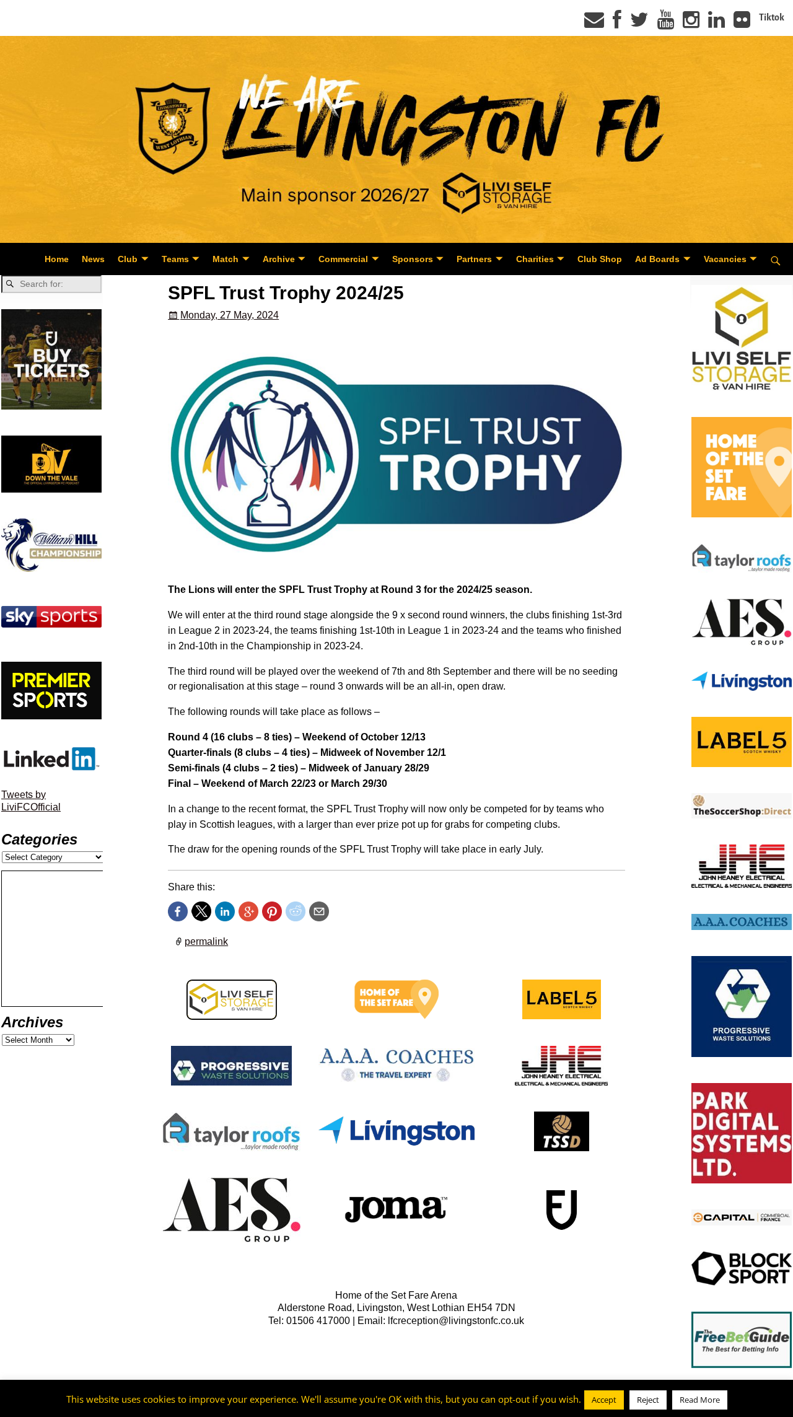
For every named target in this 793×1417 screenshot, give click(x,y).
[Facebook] (617, 24)
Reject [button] (648, 1399)
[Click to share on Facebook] (178, 911)
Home (57, 259)
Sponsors (412, 259)
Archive (279, 259)
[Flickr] (742, 24)
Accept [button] (604, 1399)
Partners (474, 259)
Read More (700, 1399)
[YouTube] (665, 24)
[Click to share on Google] (248, 911)
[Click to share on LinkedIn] (225, 911)
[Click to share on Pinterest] (272, 911)
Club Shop (599, 259)
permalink (206, 941)
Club (128, 259)
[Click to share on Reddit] (295, 911)
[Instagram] (691, 24)
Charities (535, 259)
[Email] (594, 24)
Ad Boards (657, 259)
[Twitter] (639, 24)
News (93, 259)
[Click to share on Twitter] (201, 911)
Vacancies (725, 259)
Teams (175, 259)
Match (225, 259)
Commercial (343, 259)
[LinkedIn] (716, 24)
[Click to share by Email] (319, 911)
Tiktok (771, 17)
